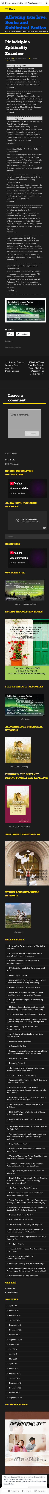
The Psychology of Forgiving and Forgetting (25, 1225)
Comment (32, 433)
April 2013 (13, 1364)
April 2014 (13, 1306)
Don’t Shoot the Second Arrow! (21, 1220)
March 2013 (13, 1369)
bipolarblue (34, 58)
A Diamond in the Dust (17, 1046)
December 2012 (15, 1383)
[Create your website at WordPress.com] (24, 3)
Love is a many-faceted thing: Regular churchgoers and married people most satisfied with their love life (26, 1089)
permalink (18, 348)
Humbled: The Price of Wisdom (21, 1215)
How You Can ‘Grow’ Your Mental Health (24, 988)
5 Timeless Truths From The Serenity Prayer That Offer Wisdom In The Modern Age (36, 368)
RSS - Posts (10, 460)
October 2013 (14, 1335)
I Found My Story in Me (18, 975)
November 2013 (15, 1330)
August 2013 (14, 1344)
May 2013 (13, 1359)
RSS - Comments (12, 464)
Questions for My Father (18, 1058)
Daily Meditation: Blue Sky (19, 1144)
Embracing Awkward (17, 1063)
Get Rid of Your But (16, 1244)
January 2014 (14, 1320)
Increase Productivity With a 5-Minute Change (26, 1264)
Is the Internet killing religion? (20, 1041)
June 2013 (13, 1354)
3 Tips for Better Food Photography (22, 1075)
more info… (11, 87)
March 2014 (13, 1311)
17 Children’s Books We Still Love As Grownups (27, 1014)
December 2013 (15, 1325)
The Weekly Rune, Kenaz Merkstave (23, 1188)
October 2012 (14, 1393)
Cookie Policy (9, 1484)
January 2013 (14, 1378)
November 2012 (15, 1388)
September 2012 (15, 1398)
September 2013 (15, 1340)
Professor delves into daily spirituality (23, 1276)
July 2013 (13, 1349)
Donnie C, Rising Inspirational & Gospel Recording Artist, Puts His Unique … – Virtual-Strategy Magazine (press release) (27, 1180)
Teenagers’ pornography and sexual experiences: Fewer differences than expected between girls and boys (26, 1136)
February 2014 (14, 1315)
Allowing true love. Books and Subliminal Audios (26, 22)
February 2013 (14, 1373)
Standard (12, 60)
